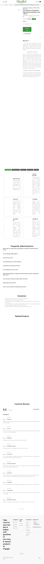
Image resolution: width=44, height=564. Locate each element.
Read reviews (31, 16)
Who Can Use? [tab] (23, 169)
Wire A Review (36, 409)
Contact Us (28, 527)
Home (6, 4)
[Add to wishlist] (40, 372)
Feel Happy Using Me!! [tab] (15, 169)
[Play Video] (19, 10)
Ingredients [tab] (36, 169)
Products (21, 525)
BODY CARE (15, 522)
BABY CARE (15, 528)
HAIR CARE (15, 526)
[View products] (40, 322)
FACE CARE (15, 524)
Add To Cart (27, 29)
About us (27, 521)
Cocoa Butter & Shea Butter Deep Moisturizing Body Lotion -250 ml (22, 392)
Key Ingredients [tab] (7, 169)
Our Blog (21, 523)
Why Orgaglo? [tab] (30, 169)
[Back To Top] (41, 561)
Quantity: (24, 21)
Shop (11, 4)
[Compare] (40, 375)
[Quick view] (40, 326)
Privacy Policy (28, 532)
